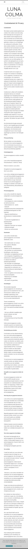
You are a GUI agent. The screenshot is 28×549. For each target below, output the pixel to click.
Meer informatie (18, 546)
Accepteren (9, 546)
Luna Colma (14, 11)
